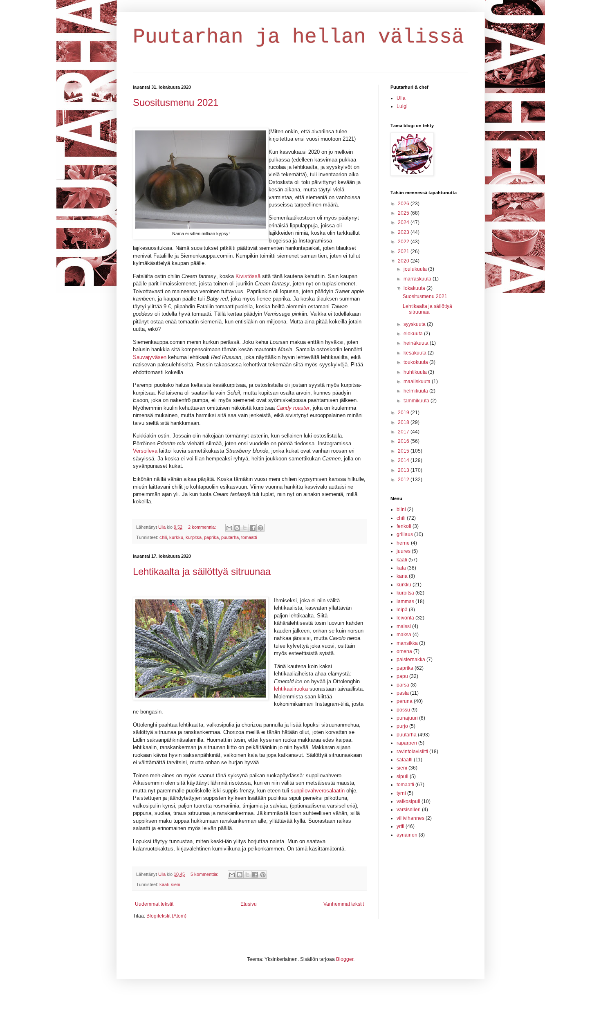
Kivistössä (248, 276)
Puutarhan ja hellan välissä (298, 37)
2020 (404, 261)
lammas (405, 601)
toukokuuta (416, 362)
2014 (404, 460)
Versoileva (146, 451)
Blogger (344, 959)
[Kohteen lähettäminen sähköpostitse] (229, 528)
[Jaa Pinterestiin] (260, 528)
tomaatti (249, 537)
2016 (404, 441)
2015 (404, 451)
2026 (404, 203)
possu (403, 710)
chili (163, 537)
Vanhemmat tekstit (343, 904)
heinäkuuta (417, 343)
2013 (404, 470)
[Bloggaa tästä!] (237, 528)
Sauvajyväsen (150, 357)
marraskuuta (418, 279)
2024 (404, 222)
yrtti (400, 826)
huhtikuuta (416, 372)
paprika (211, 537)
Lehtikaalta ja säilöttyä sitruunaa (202, 571)
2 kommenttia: (202, 527)
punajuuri (407, 718)
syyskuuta (415, 324)
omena (404, 651)
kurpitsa (194, 537)
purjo (402, 726)
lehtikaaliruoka (291, 689)
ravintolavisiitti (412, 751)
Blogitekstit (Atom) (166, 916)
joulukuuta (416, 269)
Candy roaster (292, 408)
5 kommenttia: (205, 874)
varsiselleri (409, 809)
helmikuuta (416, 391)
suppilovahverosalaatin (318, 791)
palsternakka (411, 659)
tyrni (401, 793)
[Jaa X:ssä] (245, 528)
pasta (403, 693)
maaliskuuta (418, 381)
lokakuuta (415, 288)
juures (403, 551)
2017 (404, 432)
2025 (404, 213)
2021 (404, 251)
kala (401, 568)
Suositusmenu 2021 (175, 102)
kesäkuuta (416, 353)
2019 (404, 412)
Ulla (401, 98)
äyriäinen (407, 835)
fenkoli (404, 526)
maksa (404, 634)
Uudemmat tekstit (154, 904)
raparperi (407, 743)
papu (402, 676)
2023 (404, 232)
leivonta (405, 618)
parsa (403, 685)
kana (402, 576)
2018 (404, 422)
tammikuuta (417, 401)
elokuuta (414, 334)
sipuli (402, 776)
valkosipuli (408, 801)
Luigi (402, 106)
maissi (404, 626)
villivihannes (410, 818)
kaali (163, 884)
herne (403, 543)
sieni (175, 884)
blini (401, 509)
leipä (402, 610)
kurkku (176, 537)
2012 (404, 479)
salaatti (405, 760)
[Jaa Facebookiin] (253, 528)
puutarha (230, 537)
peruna (405, 701)
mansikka (407, 643)
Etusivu (248, 904)
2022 (404, 242)
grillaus (405, 534)
